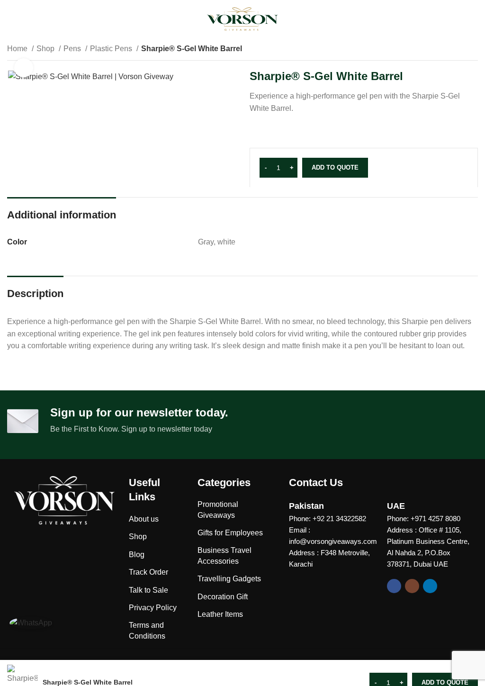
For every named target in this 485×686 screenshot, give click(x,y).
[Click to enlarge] (23, 67)
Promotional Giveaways (218, 509)
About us (144, 519)
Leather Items (220, 614)
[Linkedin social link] (430, 586)
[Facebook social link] (394, 586)
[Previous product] (454, 49)
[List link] (331, 518)
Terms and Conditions (147, 630)
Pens (73, 49)
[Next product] (473, 49)
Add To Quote (335, 167)
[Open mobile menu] (13, 18)
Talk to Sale (148, 590)
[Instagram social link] (412, 586)
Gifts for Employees (230, 533)
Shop (46, 49)
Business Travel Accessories (224, 555)
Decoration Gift (223, 597)
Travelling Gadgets (229, 579)
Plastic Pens (112, 49)
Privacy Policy (153, 608)
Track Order (148, 572)
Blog (136, 555)
